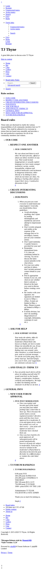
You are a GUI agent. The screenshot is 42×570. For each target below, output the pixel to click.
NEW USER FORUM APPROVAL (19, 113)
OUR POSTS (11, 104)
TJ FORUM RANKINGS (15, 115)
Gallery (8, 70)
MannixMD (27, 540)
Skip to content (6, 59)
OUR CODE (10, 98)
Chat (7, 74)
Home (8, 63)
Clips (7, 67)
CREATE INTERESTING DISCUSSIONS (22, 102)
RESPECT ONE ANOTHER (17, 100)
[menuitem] (8, 6)
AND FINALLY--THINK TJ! (17, 109)
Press (7, 72)
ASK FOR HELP (12, 106)
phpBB (13, 546)
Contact (8, 76)
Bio (7, 65)
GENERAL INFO (12, 111)
